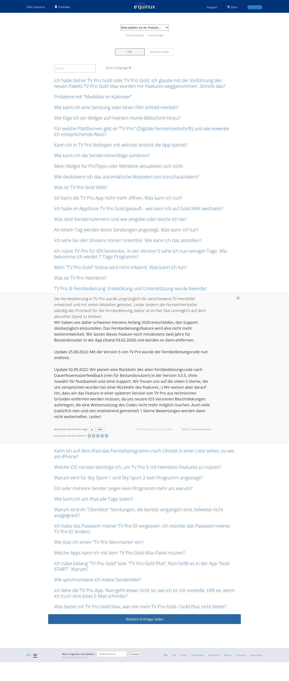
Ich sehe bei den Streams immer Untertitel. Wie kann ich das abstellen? (128, 240)
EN (28, 655)
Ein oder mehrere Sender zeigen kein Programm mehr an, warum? (123, 488)
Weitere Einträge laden (144, 619)
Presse (184, 655)
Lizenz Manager (156, 35)
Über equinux (36, 7)
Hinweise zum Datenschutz (74, 657)
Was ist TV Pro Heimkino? (80, 278)
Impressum (241, 655)
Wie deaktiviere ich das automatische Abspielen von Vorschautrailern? (126, 176)
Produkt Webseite (135, 35)
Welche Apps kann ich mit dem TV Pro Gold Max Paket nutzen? (119, 552)
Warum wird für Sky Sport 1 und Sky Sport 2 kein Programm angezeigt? (128, 477)
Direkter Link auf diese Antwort (196, 429)
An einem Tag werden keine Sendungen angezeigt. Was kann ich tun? (127, 229)
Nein (100, 429)
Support (212, 7)
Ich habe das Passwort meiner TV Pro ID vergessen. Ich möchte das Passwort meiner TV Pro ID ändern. (142, 528)
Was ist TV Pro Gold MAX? (80, 187)
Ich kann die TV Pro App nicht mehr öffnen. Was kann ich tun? (118, 198)
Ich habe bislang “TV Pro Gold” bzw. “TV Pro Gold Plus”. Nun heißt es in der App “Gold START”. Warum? (142, 566)
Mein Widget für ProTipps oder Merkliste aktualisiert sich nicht (118, 166)
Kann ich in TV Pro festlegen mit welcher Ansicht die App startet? (120, 145)
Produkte (63, 7)
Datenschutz (256, 655)
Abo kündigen (197, 655)
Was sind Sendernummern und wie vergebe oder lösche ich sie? (120, 219)
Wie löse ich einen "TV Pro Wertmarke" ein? (98, 542)
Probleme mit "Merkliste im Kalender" (93, 96)
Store (234, 7)
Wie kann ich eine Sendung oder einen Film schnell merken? (116, 107)
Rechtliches (214, 655)
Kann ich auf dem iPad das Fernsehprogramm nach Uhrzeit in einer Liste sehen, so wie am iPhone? (144, 453)
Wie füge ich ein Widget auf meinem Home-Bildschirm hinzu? (117, 118)
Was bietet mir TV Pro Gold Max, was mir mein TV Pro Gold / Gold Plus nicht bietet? (140, 606)
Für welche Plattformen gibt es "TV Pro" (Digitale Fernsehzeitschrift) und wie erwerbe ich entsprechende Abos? (141, 131)
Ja (92, 429)
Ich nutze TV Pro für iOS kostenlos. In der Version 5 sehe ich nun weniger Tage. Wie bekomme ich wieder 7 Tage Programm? (140, 253)
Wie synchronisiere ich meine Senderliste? (97, 579)
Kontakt (227, 655)
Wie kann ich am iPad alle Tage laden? (93, 499)
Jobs (174, 655)
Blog (166, 655)
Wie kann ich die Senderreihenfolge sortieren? (102, 155)
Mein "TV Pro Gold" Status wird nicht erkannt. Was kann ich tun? (120, 267)
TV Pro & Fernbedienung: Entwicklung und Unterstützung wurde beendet (130, 288)
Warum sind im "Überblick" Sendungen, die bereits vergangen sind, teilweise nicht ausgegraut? (138, 512)
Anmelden (135, 654)
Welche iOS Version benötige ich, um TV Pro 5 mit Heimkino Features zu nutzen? (137, 467)
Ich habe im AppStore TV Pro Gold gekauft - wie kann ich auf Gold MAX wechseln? (138, 208)
